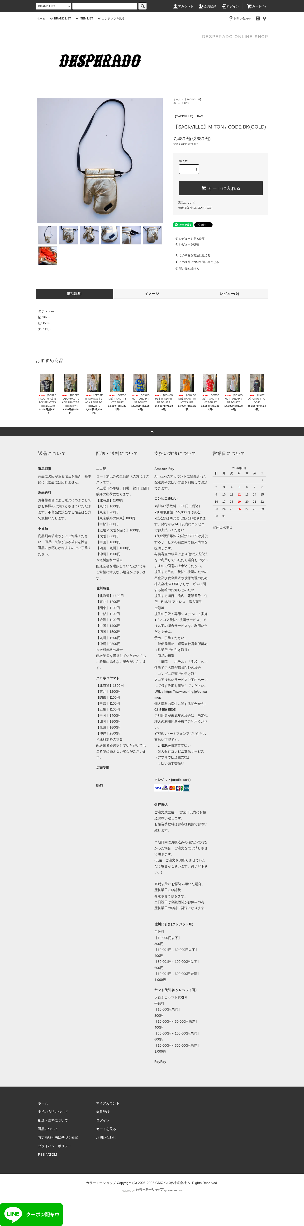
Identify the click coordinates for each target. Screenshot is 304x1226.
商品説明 (74, 294)
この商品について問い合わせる (199, 262)
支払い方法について (53, 1112)
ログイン (233, 6)
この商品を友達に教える (194, 255)
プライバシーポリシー (54, 1146)
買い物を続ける (189, 268)
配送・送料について (53, 1120)
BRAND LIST (62, 18)
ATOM (52, 1154)
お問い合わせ (242, 18)
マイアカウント (107, 1103)
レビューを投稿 (189, 244)
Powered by (128, 1190)
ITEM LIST (86, 18)
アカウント (186, 6)
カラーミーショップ (101, 1183)
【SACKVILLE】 (193, 99)
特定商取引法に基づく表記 (195, 208)
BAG (186, 103)
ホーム (41, 18)
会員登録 (210, 6)
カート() (259, 6)
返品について (186, 202)
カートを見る (106, 1129)
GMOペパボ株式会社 (171, 1183)
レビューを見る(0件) (192, 238)
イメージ (152, 294)
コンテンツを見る (113, 18)
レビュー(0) (230, 294)
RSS (41, 1154)
